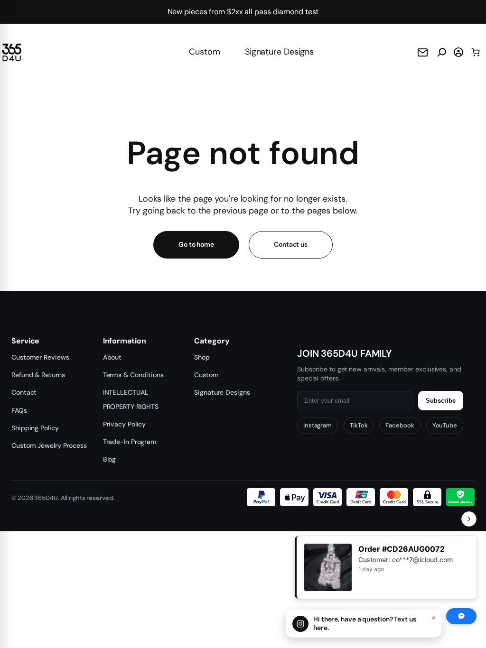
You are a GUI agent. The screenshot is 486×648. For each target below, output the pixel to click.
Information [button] (124, 341)
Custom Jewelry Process (49, 445)
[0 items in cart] (476, 52)
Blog (109, 459)
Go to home (196, 244)
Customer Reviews (40, 357)
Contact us (291, 244)
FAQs (19, 410)
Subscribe (441, 400)
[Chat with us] (461, 616)
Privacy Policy (124, 424)
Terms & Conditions (133, 374)
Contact (24, 392)
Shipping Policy (35, 428)
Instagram (317, 425)
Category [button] (211, 341)
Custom (204, 51)
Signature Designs (279, 51)
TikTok (358, 425)
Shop (202, 357)
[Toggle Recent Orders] (469, 519)
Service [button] (25, 341)
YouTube (444, 425)
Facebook (399, 425)
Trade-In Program (130, 441)
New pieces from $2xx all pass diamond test (243, 12)
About (112, 357)
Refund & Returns (38, 374)
